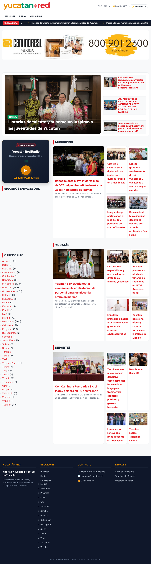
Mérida (6, 317)
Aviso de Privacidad (124, 471)
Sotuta (6, 344)
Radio (22, 16)
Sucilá (5, 348)
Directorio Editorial (124, 480)
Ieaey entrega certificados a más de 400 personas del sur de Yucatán (116, 220)
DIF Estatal (8, 283)
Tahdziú (6, 351)
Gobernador (9, 291)
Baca (5, 264)
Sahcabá (7, 336)
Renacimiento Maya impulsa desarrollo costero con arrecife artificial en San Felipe (138, 223)
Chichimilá (8, 276)
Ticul (5, 370)
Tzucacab (7, 382)
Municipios (36, 16)
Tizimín (6, 378)
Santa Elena (8, 340)
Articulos (7, 261)
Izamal (5, 302)
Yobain (6, 400)
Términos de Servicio (125, 476)
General (6, 287)
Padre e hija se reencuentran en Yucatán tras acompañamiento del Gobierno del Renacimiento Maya (131, 82)
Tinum (5, 374)
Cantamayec (9, 272)
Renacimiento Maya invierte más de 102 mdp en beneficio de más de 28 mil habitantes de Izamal (78, 185)
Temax (6, 366)
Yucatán (6, 404)
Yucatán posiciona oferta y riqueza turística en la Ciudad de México (139, 326)
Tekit (5, 359)
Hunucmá (7, 298)
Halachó (6, 295)
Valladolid (7, 393)
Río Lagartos (9, 332)
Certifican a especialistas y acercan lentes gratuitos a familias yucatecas (118, 274)
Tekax (5, 355)
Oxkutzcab (8, 325)
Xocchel (6, 397)
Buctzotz (7, 268)
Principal (10, 16)
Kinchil (6, 310)
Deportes (7, 279)
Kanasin (6, 306)
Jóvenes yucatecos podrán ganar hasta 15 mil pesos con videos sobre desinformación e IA (131, 127)
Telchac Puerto (10, 363)
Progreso (7, 329)
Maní (5, 313)
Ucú (4, 385)
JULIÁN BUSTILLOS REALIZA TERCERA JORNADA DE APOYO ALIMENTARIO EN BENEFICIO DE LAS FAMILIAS (128, 105)
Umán (5, 389)
